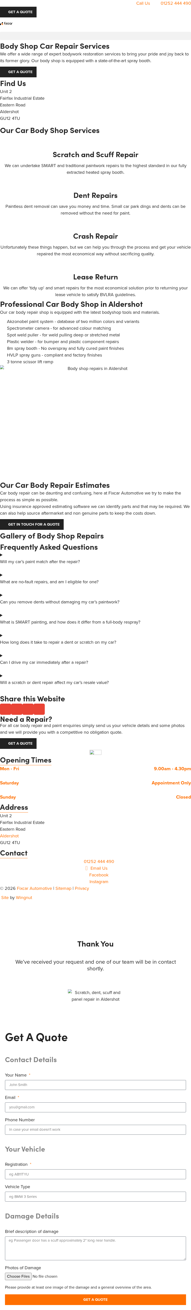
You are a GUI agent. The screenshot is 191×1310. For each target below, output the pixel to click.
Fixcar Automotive (34, 888)
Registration (17, 1164)
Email (11, 1097)
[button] (95, 36)
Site (5, 897)
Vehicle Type (17, 1186)
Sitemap (63, 888)
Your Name (16, 1075)
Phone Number (20, 1120)
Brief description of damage (31, 1231)
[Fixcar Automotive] (6, 23)
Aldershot (9, 836)
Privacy (82, 888)
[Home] (95, 752)
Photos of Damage (23, 1268)
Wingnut (24, 897)
